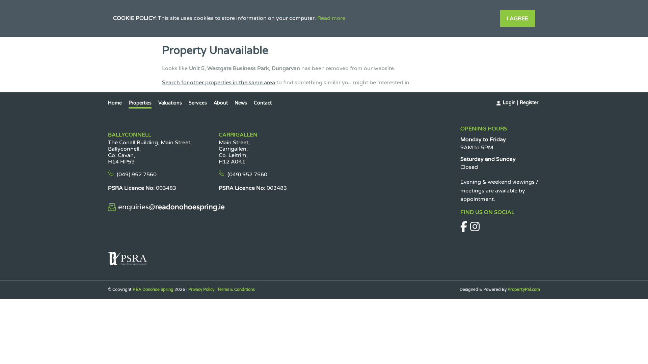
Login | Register (520, 102)
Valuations (170, 103)
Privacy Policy (201, 289)
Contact (263, 103)
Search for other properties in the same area (218, 82)
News (241, 103)
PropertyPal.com (524, 289)
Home (115, 103)
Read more (331, 18)
